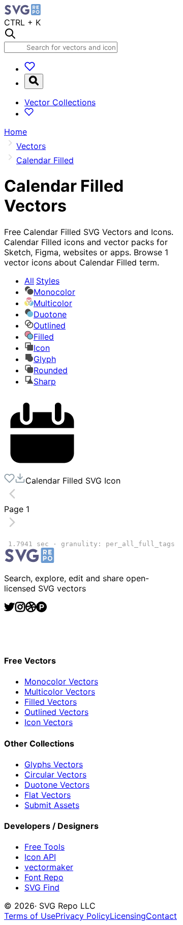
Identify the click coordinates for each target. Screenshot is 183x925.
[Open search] (33, 81)
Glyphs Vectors (53, 764)
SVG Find (41, 887)
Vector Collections (60, 102)
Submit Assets (51, 805)
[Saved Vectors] (29, 69)
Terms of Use (29, 916)
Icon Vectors (48, 722)
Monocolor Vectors (61, 681)
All (41, 281)
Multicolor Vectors (59, 692)
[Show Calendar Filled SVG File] (42, 468)
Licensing (128, 916)
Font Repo (44, 877)
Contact (161, 916)
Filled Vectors (50, 702)
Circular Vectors (55, 774)
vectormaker (48, 867)
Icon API (40, 857)
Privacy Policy (82, 916)
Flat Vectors (47, 795)
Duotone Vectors (56, 785)
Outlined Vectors (56, 712)
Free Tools (44, 847)
